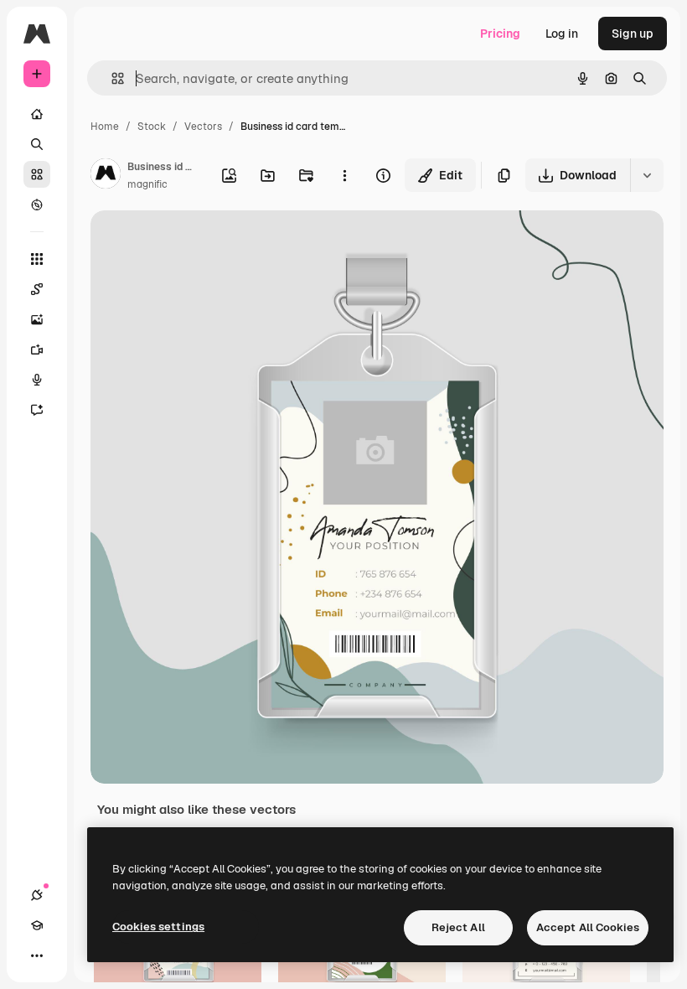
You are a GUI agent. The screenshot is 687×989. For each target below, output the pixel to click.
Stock (151, 126)
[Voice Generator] (36, 379)
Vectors (203, 126)
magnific (147, 184)
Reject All (458, 927)
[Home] (36, 114)
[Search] (36, 144)
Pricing (500, 33)
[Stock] (36, 174)
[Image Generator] (36, 319)
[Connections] (36, 895)
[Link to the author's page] (105, 176)
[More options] (344, 175)
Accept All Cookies (587, 927)
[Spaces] (36, 289)
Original (197, 243)
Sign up (632, 33)
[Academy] (36, 925)
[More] (36, 955)
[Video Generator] (36, 349)
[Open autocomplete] (111, 78)
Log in (561, 33)
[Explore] (36, 204)
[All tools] (36, 259)
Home (104, 126)
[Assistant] (36, 409)
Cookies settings (158, 926)
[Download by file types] (647, 175)
